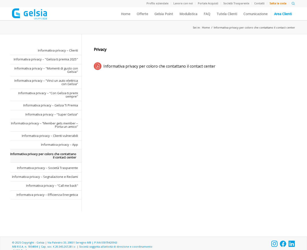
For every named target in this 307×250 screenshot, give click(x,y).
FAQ (207, 14)
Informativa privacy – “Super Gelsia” (51, 114)
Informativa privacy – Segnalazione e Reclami (45, 176)
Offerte (142, 14)
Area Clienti (283, 14)
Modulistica (188, 14)
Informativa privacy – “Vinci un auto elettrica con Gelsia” (46, 82)
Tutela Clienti (227, 14)
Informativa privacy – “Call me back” (52, 185)
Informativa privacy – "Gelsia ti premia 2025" (46, 59)
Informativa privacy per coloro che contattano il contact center (254, 27)
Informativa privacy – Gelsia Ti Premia (50, 105)
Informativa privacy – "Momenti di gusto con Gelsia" (46, 70)
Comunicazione (255, 14)
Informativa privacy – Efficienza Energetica (47, 194)
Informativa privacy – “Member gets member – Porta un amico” (44, 125)
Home (125, 14)
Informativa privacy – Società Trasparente (47, 168)
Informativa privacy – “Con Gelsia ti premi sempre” (48, 95)
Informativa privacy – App (59, 144)
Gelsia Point (163, 14)
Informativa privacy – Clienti (58, 50)
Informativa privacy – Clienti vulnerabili (50, 136)
